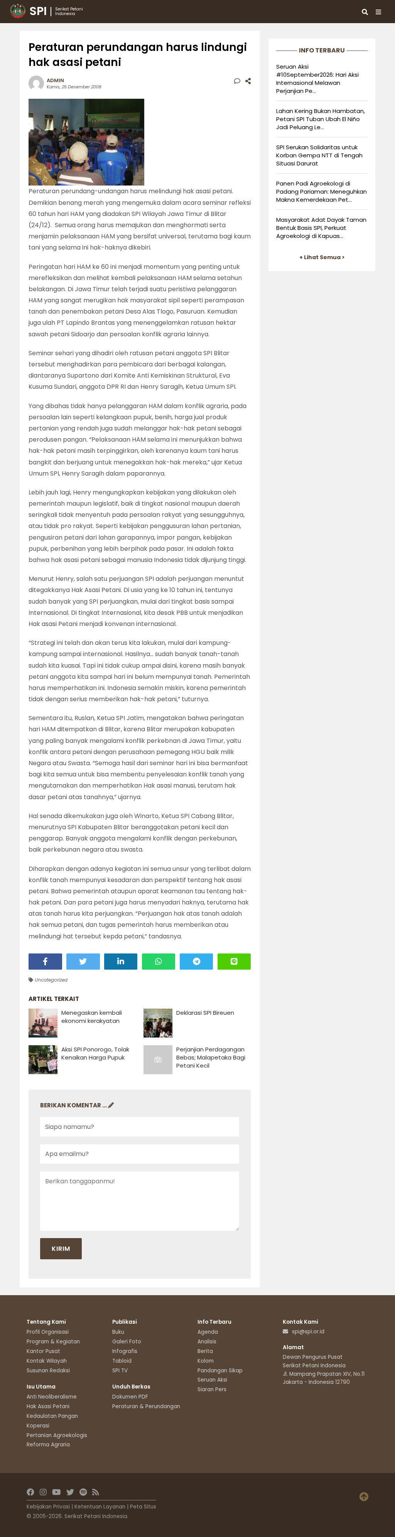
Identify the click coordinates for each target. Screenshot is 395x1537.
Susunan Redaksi (48, 1370)
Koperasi (38, 1425)
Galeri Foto (126, 1341)
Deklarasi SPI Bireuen (205, 1013)
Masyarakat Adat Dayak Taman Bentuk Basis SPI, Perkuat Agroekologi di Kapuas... (321, 228)
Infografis (124, 1351)
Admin (55, 80)
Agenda (208, 1332)
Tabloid (122, 1361)
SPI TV (120, 1370)
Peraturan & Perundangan (146, 1406)
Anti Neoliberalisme (52, 1396)
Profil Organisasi (48, 1332)
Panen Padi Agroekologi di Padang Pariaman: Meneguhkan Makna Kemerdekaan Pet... (321, 191)
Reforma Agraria (48, 1444)
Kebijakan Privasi (48, 1506)
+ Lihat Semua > (322, 257)
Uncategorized (50, 980)
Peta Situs (143, 1506)
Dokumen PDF (130, 1396)
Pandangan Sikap (220, 1370)
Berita (205, 1351)
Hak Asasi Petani (48, 1406)
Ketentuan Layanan (99, 1506)
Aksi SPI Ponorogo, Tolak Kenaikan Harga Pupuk (95, 1053)
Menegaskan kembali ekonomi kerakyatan (91, 1017)
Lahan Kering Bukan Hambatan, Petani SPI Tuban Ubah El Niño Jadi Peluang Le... (320, 119)
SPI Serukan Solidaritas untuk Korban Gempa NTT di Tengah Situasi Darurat (319, 155)
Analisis (207, 1341)
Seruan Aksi (212, 1379)
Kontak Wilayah (47, 1361)
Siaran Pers (212, 1389)
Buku (118, 1332)
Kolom (206, 1361)
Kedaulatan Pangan (52, 1416)
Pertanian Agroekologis (57, 1435)
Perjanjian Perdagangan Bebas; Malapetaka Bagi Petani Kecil (210, 1057)
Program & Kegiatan (53, 1341)
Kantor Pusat (43, 1351)
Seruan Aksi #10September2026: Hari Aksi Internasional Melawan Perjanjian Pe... (317, 78)
